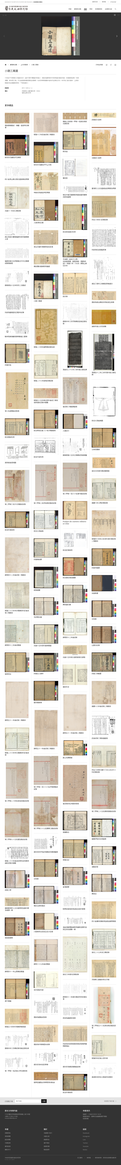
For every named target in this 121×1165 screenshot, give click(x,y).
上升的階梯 (24, 64)
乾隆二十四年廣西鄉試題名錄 (44, 347)
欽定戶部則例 (38, 457)
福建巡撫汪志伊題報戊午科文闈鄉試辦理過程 (17, 262)
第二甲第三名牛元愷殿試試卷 (15, 504)
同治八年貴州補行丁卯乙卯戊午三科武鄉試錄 (104, 771)
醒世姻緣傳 (38, 702)
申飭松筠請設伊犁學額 (42, 192)
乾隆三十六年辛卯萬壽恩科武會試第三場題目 (17, 611)
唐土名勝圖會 (67, 757)
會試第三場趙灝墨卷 (70, 407)
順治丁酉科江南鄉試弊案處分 (102, 284)
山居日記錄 (96, 645)
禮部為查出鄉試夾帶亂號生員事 (103, 302)
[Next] (117, 36)
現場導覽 (7, 1136)
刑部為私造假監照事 (99, 250)
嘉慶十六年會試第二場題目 (101, 706)
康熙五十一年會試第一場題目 (15, 720)
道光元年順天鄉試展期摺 (100, 471)
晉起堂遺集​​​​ (9, 938)
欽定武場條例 (67, 550)
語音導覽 (7, 1140)
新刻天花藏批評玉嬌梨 (13, 157)
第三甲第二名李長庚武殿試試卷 (45, 503)
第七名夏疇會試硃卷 (12, 411)
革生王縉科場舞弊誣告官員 (43, 247)
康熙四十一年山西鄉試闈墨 (14, 971)
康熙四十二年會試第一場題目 (15, 575)
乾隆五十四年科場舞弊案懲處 (15, 1027)
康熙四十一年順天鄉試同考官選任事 (75, 998)
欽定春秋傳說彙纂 (69, 577)
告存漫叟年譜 (38, 990)
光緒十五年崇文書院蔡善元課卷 (74, 657)
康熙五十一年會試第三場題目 (44, 748)
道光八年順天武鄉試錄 (71, 974)
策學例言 (8, 674)
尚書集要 (95, 593)
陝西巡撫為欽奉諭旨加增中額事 (74, 909)
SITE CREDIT (12, 1159)
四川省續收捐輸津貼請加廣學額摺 (104, 921)
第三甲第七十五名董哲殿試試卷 (16, 839)
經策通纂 (37, 590)
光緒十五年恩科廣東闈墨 (42, 645)
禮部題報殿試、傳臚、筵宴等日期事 (17, 126)
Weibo (85, 1150)
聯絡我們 (46, 1150)
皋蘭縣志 (66, 832)
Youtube (85, 1146)
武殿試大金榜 (96, 120)
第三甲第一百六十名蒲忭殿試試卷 (75, 494)
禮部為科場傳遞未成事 (42, 1044)
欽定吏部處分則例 (69, 232)
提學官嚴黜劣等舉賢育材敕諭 (44, 1082)
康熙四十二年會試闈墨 (13, 645)
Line (84, 1140)
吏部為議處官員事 (69, 1018)
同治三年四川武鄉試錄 (100, 220)
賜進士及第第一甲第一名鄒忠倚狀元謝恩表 (75, 122)
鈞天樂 (65, 296)
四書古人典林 (38, 673)
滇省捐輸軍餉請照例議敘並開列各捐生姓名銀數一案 (75, 928)
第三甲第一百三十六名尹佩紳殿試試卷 (46, 788)
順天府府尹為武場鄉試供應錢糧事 (46, 852)
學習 (91, 9)
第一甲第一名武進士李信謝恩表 (16, 1071)
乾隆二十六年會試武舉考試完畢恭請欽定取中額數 (17, 862)
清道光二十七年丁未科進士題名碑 (75, 369)
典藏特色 (46, 1140)
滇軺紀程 (95, 867)
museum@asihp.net (11, 1118)
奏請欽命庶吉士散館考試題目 (102, 1077)
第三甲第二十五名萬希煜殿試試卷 (104, 811)
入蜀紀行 (66, 431)
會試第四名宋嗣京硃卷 (71, 804)
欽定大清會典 (38, 531)
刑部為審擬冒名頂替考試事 (14, 312)
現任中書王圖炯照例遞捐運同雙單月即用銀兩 (75, 196)
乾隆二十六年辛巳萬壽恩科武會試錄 (17, 754)
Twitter (85, 1143)
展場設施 (7, 1146)
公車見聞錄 (96, 449)
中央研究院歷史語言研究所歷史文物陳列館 (16, 8)
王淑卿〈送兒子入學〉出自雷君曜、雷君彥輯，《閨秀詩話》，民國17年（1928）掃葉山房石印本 (75, 262)
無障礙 (104, 2)
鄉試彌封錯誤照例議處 (42, 266)
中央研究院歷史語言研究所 (13, 1157)
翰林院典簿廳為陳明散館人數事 (16, 336)
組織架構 (46, 1146)
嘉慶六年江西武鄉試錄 (100, 503)
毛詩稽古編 (38, 617)
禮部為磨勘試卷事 (40, 1017)
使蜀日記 (66, 860)
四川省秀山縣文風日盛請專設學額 (17, 179)
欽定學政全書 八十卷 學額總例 (45, 430)
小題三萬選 (34, 64)
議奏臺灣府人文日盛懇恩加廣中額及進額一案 (17, 909)
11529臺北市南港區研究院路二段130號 (17, 1114)
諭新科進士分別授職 (99, 326)
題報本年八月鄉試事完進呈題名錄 (17, 1048)
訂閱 (44, 1101)
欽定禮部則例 (9, 437)
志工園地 (80, 1158)
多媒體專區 (98, 9)
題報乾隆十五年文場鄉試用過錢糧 (75, 455)
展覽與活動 (77, 9)
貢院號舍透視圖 (10, 462)
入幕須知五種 (38, 222)
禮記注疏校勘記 (39, 906)
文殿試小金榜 (96, 158)
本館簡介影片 (48, 1133)
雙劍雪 (65, 178)
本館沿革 (46, 1136)
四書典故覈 (38, 559)
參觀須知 (7, 1133)
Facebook (86, 1133)
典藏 (85, 9)
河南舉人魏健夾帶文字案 (100, 979)
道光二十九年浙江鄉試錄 (100, 952)
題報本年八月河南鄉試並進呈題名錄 (75, 322)
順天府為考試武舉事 (41, 1064)
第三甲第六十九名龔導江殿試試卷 (46, 828)
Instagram (86, 1136)
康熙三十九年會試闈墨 (42, 964)
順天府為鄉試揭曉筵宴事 (71, 1067)
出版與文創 (108, 9)
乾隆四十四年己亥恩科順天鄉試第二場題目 (104, 540)
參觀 (70, 9)
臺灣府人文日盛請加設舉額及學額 (104, 188)
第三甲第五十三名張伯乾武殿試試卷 (104, 1026)
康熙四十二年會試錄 (70, 637)
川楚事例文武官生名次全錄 (43, 931)
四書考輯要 (96, 568)
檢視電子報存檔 (109, 1101)
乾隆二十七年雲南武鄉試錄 (43, 381)
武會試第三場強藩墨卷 (100, 738)
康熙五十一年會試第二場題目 (73, 733)
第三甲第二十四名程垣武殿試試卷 (17, 801)
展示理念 (46, 1143)
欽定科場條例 (9, 530)
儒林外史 (66, 687)
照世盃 (65, 151)
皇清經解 (66, 887)
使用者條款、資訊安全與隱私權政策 (105, 1158)
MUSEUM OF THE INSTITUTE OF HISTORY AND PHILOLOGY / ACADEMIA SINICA (23, 2)
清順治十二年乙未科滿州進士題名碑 (104, 373)
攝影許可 (7, 1150)
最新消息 (95, 2)
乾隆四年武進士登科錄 (100, 1058)
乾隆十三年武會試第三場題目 (44, 134)
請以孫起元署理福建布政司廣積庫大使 (17, 238)
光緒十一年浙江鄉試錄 (13, 211)
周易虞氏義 (67, 604)
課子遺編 (8, 1001)
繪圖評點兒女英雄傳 (99, 839)
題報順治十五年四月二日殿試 (15, 285)
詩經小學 (8, 890)
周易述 (94, 894)
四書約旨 (8, 365)
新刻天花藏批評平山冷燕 (42, 165)
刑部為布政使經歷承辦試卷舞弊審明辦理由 (75, 1045)
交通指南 (7, 1143)
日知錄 (94, 619)
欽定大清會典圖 (97, 420)
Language (113, 2)
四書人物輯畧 (96, 673)
